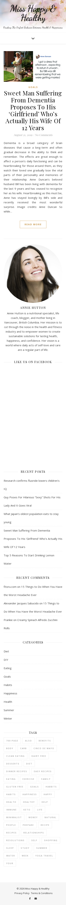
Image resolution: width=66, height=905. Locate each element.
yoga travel (44, 855)
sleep (10, 848)
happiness (30, 794)
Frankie (8, 620)
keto (26, 809)
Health (8, 701)
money (33, 817)
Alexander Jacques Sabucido (21, 603)
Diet (6, 651)
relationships (33, 832)
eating (11, 779)
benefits (45, 740)
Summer (9, 710)
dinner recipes (16, 771)
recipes (11, 832)
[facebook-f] (30, 898)
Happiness (10, 693)
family (46, 779)
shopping (51, 840)
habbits (51, 786)
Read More (33, 224)
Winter (8, 718)
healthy (29, 802)
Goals (33, 87)
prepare (28, 825)
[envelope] (35, 898)
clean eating (15, 756)
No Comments (43, 135)
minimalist (14, 817)
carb (23, 748)
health (11, 802)
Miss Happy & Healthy (33, 13)
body (9, 748)
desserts (12, 763)
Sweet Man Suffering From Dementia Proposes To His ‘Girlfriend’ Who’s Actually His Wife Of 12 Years (33, 110)
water (10, 855)
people (11, 825)
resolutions (15, 840)
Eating (8, 668)
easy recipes (43, 771)
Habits (8, 685)
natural (50, 817)
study (25, 848)
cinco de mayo (44, 748)
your (9, 863)
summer (41, 848)
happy (48, 794)
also (28, 740)
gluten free (14, 786)
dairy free (39, 756)
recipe (45, 825)
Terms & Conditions (42, 893)
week (25, 855)
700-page (12, 740)
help (45, 802)
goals (34, 786)
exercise (28, 779)
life (40, 809)
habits (11, 794)
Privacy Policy (22, 893)
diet (29, 763)
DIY (6, 660)
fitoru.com (10, 586)
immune (11, 809)
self (34, 840)
